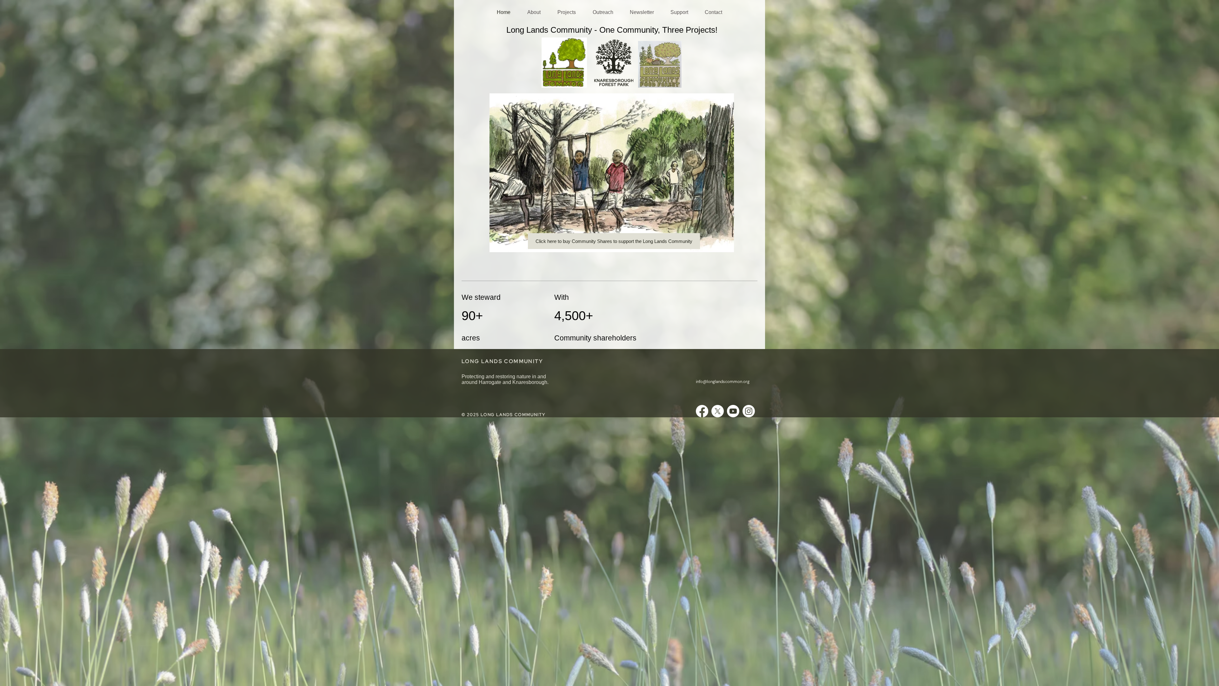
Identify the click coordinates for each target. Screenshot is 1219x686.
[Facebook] (702, 411)
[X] (717, 411)
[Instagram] (749, 411)
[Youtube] (733, 411)
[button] (533, 12)
